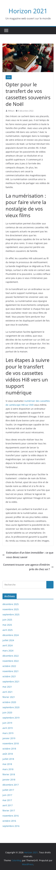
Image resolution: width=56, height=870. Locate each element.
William (11, 110)
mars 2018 (7, 769)
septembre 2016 (10, 826)
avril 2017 (7, 805)
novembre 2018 (10, 743)
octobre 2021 (9, 676)
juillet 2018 (8, 758)
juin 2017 (7, 795)
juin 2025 (7, 619)
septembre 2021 (10, 681)
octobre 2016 (9, 820)
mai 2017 (7, 800)
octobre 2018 (9, 748)
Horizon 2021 (28, 11)
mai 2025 (7, 624)
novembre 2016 (10, 815)
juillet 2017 (8, 789)
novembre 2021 (10, 671)
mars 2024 (7, 650)
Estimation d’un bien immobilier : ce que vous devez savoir (29, 555)
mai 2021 (7, 686)
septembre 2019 (10, 717)
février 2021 (8, 697)
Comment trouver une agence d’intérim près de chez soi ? (26, 567)
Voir (8, 77)
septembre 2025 (10, 614)
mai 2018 (7, 764)
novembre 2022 (10, 660)
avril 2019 (7, 727)
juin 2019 (7, 722)
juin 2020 (7, 712)
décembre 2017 (10, 784)
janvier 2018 (8, 779)
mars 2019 (7, 733)
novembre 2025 (10, 609)
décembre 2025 (10, 604)
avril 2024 (7, 645)
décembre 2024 (10, 635)
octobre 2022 (9, 666)
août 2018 (7, 753)
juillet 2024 (8, 640)
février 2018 (8, 774)
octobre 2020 (9, 702)
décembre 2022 (10, 655)
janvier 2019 (8, 738)
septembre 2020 (10, 707)
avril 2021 (7, 691)
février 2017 (8, 810)
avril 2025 (7, 629)
